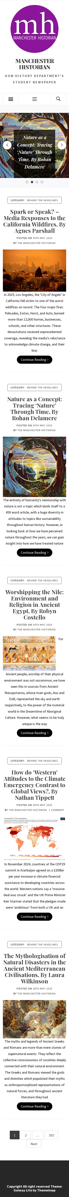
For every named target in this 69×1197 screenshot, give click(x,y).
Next (33, 1144)
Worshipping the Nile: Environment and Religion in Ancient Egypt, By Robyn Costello (34, 604)
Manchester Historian (34, 64)
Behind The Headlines (42, 200)
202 (51, 1135)
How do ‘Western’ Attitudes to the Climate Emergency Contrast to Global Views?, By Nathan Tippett (35, 784)
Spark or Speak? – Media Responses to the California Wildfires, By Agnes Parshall (34, 221)
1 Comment (56, 810)
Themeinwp (46, 1190)
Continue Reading (33, 359)
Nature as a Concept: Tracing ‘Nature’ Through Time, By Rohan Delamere (34, 408)
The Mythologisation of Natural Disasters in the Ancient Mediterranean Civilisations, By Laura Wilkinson (34, 968)
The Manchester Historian (36, 243)
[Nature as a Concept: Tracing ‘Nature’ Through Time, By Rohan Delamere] (34, 466)
